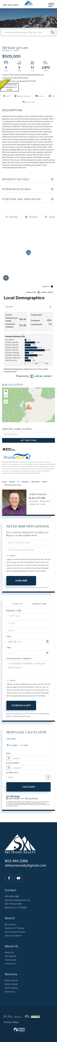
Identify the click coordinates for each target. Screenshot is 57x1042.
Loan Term (10, 739)
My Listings (33, 501)
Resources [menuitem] (10, 991)
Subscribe (21, 580)
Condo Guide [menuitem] (11, 988)
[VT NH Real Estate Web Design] (28, 1030)
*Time (8, 648)
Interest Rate (12, 773)
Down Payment (12, 763)
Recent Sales (45, 501)
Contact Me (34, 504)
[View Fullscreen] (6, 401)
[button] (52, 32)
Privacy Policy (40, 571)
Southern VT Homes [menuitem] (14, 928)
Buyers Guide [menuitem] (11, 980)
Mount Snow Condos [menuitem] (15, 932)
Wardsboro (35, 482)
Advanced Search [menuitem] (13, 935)
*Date (8, 637)
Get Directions (28, 440)
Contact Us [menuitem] (10, 963)
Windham (25, 482)
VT (18, 482)
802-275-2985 (38, 498)
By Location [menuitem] (10, 924)
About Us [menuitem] (9, 952)
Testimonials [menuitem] (11, 960)
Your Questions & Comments (19, 659)
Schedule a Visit (39, 604)
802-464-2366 (10, 5)
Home (4, 482)
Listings (12, 482)
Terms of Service (20, 716)
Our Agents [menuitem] (10, 956)
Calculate (28, 786)
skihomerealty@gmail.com (25, 865)
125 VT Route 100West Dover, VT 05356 (16, 906)
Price (8, 753)
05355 (44, 482)
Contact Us (17, 604)
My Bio (43, 504)
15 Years (24, 745)
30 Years (13, 745)
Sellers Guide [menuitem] (11, 984)
